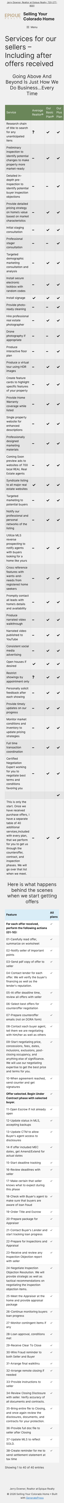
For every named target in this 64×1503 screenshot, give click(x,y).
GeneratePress (35, 1497)
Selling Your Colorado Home (38, 16)
